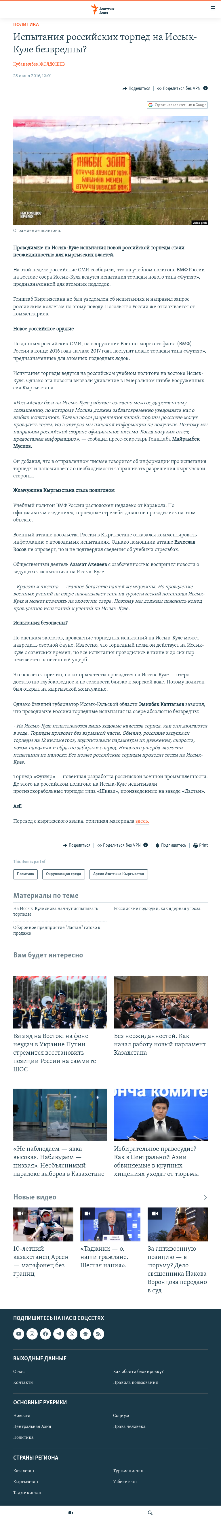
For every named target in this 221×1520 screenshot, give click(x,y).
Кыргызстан (25, 1482)
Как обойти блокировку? (138, 1371)
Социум (121, 1416)
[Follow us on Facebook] (45, 1334)
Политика (26, 25)
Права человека (129, 1427)
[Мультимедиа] (70, 1513)
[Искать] (150, 1513)
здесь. (142, 821)
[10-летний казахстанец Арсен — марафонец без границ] (43, 1224)
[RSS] (98, 1334)
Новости (22, 1416)
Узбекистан (125, 1482)
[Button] (136, 88)
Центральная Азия (32, 1427)
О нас (18, 1371)
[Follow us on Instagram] (31, 1334)
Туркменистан (128, 1471)
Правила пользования (135, 1382)
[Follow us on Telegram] (58, 1334)
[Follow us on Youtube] (18, 1334)
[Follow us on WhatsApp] (71, 1334)
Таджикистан (27, 1493)
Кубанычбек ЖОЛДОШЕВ (39, 64)
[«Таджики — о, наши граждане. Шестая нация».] (110, 1224)
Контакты (23, 1382)
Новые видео (34, 1197)
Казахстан (23, 1471)
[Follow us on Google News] (85, 1334)
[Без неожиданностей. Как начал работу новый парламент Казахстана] (161, 1002)
